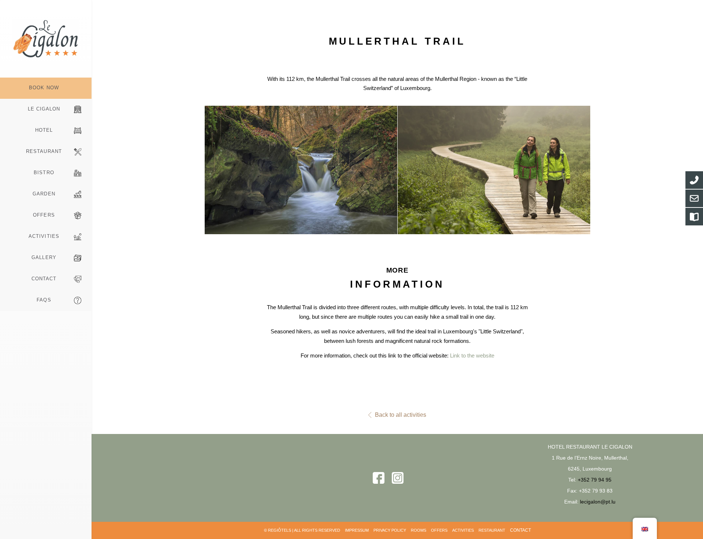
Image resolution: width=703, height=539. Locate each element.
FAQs (44, 300)
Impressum (357, 530)
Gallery (43, 257)
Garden (44, 193)
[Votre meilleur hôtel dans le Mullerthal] (45, 39)
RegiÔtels (279, 530)
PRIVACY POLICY (389, 530)
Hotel (44, 130)
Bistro (44, 172)
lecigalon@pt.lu (597, 502)
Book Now (44, 87)
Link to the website (472, 355)
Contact (43, 278)
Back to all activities (400, 415)
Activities (44, 236)
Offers (44, 215)
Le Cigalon (44, 109)
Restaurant (44, 151)
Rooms (418, 530)
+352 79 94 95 (594, 480)
